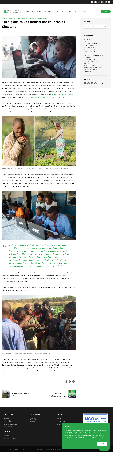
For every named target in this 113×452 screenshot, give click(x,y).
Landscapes (30, 12)
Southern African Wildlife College (93, 67)
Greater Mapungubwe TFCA (91, 49)
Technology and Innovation (91, 69)
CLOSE (102, 444)
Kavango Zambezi (61, 421)
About (77, 12)
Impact (70, 12)
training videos (62, 276)
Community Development (90, 43)
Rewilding (86, 63)
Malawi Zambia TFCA (89, 59)
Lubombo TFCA (88, 57)
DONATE (106, 11)
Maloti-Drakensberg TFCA (91, 61)
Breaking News (8, 421)
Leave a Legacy (8, 437)
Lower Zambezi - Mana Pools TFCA (93, 55)
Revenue (63, 12)
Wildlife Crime (87, 71)
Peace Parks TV (8, 426)
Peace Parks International (10, 424)
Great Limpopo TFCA (89, 47)
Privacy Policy (7, 449)
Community (41, 12)
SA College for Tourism (90, 65)
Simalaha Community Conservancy (38, 18)
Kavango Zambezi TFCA (90, 51)
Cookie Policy (24, 449)
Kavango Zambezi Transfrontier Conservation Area (47, 97)
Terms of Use (15, 449)
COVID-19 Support (89, 45)
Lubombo (58, 420)
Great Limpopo (60, 418)
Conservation (52, 12)
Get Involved (7, 435)
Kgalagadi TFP (87, 53)
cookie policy (88, 435)
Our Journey (7, 420)
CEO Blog (86, 41)
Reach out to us (8, 423)
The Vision (6, 418)
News (84, 12)
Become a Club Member (10, 438)
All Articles (87, 39)
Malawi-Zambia (60, 423)
